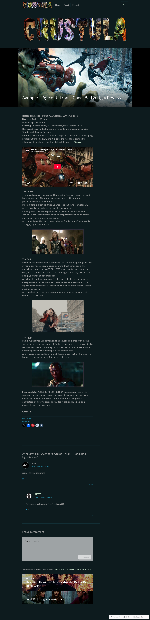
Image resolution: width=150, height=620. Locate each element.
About (66, 5)
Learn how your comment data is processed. (72, 569)
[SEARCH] (124, 5)
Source (78, 142)
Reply (91, 484)
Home (57, 5)
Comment (85, 557)
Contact (75, 5)
